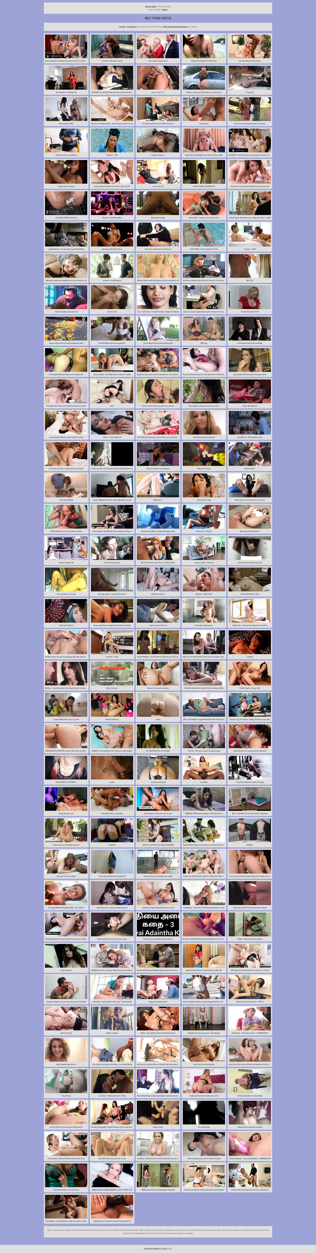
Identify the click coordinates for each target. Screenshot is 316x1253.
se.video (122, 27)
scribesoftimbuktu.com (155, 1249)
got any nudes (150, 6)
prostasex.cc (132, 27)
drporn (164, 10)
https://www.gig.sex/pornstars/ (175, 27)
